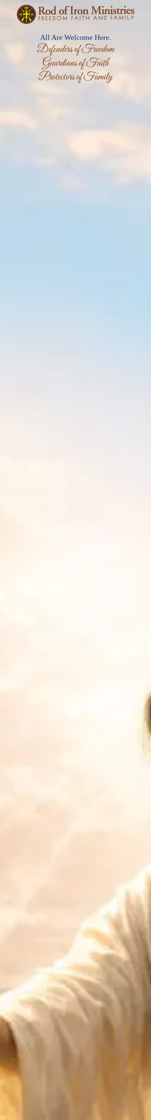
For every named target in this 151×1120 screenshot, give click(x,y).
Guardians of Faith (75, 63)
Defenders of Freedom (75, 49)
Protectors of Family (75, 77)
